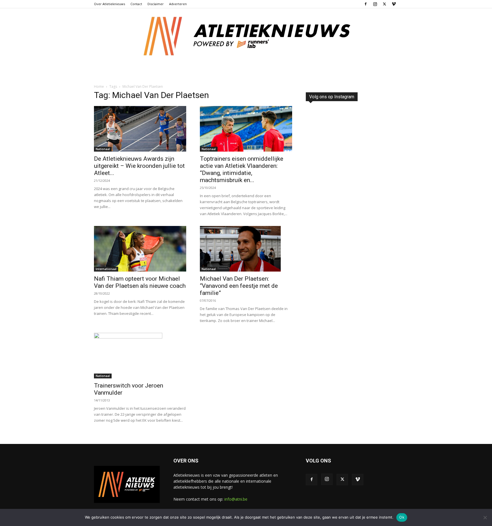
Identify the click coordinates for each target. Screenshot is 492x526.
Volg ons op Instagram (331, 96)
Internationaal (106, 269)
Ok (401, 517)
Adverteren (178, 4)
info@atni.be (235, 499)
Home (99, 86)
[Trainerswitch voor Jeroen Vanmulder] (140, 355)
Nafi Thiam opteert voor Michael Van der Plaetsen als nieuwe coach (140, 282)
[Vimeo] (394, 4)
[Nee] (485, 517)
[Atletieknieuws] (246, 36)
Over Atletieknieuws (109, 4)
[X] (384, 4)
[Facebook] (365, 4)
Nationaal (103, 149)
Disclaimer (155, 4)
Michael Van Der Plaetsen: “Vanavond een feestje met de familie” (239, 285)
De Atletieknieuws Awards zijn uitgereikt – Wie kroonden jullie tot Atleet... (139, 165)
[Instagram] (375, 4)
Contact (136, 4)
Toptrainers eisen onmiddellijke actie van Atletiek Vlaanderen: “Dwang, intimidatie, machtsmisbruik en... (241, 169)
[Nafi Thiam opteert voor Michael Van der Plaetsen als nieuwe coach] (140, 249)
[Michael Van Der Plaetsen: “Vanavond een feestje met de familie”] (246, 249)
